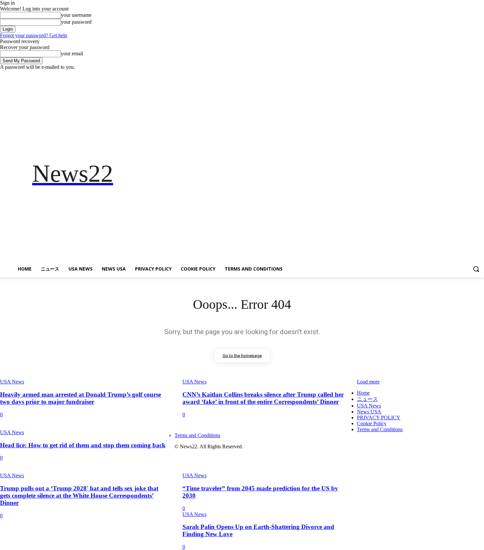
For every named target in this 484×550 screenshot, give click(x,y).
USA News (12, 432)
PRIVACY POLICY (378, 417)
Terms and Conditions (380, 429)
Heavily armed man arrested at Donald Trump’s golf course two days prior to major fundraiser (80, 398)
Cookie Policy (372, 423)
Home (363, 393)
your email (72, 53)
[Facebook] (443, 75)
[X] (462, 75)
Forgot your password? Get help (33, 35)
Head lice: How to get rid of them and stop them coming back (83, 445)
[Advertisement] (314, 173)
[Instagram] (453, 75)
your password (76, 22)
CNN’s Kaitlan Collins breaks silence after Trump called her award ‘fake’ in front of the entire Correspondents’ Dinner (263, 398)
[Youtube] (480, 75)
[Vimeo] (471, 75)
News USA (369, 411)
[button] (476, 269)
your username (76, 15)
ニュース (367, 399)
